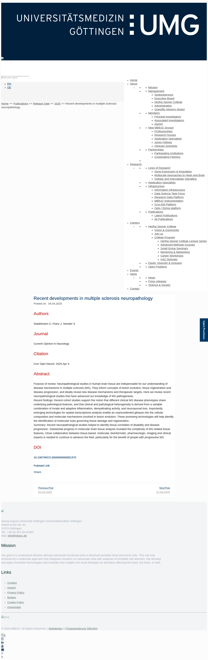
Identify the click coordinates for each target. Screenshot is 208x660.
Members (154, 113)
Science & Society (159, 285)
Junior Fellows (163, 142)
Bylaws (11, 597)
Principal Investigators (167, 116)
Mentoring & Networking (175, 252)
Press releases (157, 281)
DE (9, 87)
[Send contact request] (2, 649)
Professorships (163, 131)
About (133, 83)
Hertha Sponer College (168, 102)
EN (9, 83)
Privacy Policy (15, 592)
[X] (3, 635)
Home (133, 80)
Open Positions (157, 266)
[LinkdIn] (2, 642)
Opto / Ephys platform (167, 208)
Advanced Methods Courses (177, 244)
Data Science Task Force (169, 193)
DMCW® (92, 628)
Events (134, 270)
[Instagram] (2, 638)
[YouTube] (2, 646)
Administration (163, 105)
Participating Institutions (168, 153)
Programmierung (76, 628)
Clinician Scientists (165, 146)
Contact (134, 288)
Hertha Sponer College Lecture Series (183, 241)
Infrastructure (156, 186)
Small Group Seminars (174, 248)
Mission (153, 87)
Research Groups (165, 135)
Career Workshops (171, 255)
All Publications (163, 219)
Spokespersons (163, 94)
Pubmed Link (42, 465)
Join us (158, 233)
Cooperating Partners (167, 157)
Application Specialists (168, 138)
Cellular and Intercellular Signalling (175, 178)
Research (136, 164)
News (133, 274)
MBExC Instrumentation (168, 200)
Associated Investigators (169, 120)
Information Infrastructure (169, 189)
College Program (164, 237)
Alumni (158, 124)
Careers (135, 222)
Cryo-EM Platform (165, 204)
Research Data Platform (169, 197)
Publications (155, 211)
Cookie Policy (15, 602)
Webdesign (55, 628)
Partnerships (156, 149)
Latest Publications (165, 215)
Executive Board (164, 98)
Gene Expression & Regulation (173, 171)
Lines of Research (159, 167)
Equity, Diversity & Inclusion (165, 263)
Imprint (11, 587)
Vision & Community (166, 230)
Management (156, 91)
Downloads (14, 607)
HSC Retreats (168, 259)
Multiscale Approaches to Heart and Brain (179, 175)
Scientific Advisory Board (169, 109)
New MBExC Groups (161, 127)
